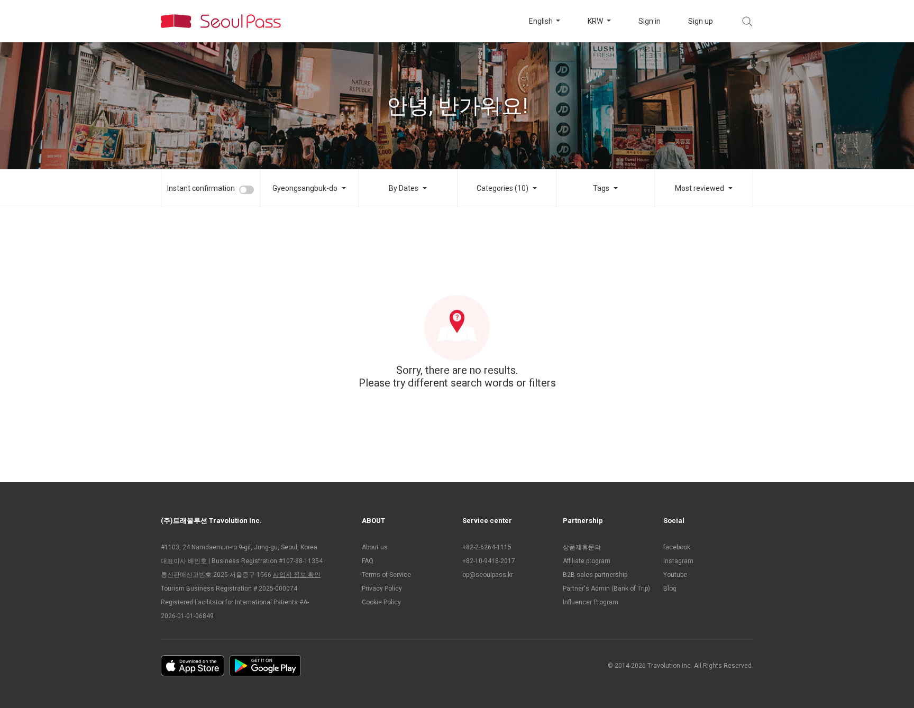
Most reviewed (699, 188)
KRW (596, 21)
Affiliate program (586, 561)
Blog (670, 588)
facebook (676, 547)
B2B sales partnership (595, 574)
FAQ (367, 561)
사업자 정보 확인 (297, 574)
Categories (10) (502, 188)
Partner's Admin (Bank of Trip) (606, 588)
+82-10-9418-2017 (488, 561)
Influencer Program (590, 602)
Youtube (675, 574)
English (541, 21)
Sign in (649, 21)
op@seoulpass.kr (487, 574)
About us (375, 547)
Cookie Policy (381, 602)
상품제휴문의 (582, 547)
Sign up (700, 21)
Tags (601, 188)
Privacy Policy (382, 588)
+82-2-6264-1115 (486, 547)
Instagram (678, 561)
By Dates (403, 188)
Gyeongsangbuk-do (304, 188)
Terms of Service (386, 574)
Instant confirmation (201, 188)
